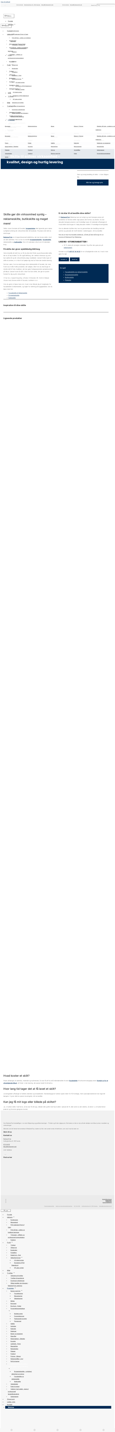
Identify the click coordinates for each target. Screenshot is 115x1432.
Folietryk (11, 61)
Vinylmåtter (77, 150)
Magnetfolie (54, 146)
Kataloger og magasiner (103, 143)
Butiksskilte (12, 298)
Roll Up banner (15, 1361)
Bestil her (74, 259)
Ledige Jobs (11, 1402)
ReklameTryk (7, 237)
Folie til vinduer (15, 1386)
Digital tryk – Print (16, 1255)
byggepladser (30, 228)
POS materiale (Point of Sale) (20, 34)
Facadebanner (18, 1293)
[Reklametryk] (12, 22)
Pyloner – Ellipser (16, 1356)
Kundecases (15, 31)
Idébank (10, 25)
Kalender (76, 143)
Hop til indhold (5, 2)
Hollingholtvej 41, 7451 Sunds (32, 4)
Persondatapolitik (49, 1206)
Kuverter (30, 146)
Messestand (14, 1222)
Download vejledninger (18, 109)
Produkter (10, 1288)
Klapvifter (13, 1336)
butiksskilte (18, 242)
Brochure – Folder (16, 1306)
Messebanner (18, 1296)
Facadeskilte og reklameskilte (76, 272)
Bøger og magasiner (17, 1334)
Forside (9, 31)
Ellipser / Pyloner (78, 126)
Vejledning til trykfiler (18, 102)
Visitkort (30, 153)
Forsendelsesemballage (103, 153)
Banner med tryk (55, 153)
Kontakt (9, 1404)
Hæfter (53, 143)
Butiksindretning (32, 126)
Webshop (11, 1407)
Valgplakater (8, 153)
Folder (29, 143)
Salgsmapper (100, 150)
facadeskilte (47, 240)
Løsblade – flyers (16, 1344)
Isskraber (13, 1326)
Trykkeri (11, 71)
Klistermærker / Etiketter (11, 146)
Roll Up (53, 150)
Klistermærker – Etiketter (18, 1339)
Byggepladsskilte (13, 295)
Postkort (30, 150)
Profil (9, 65)
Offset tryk (12, 74)
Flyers (6, 143)
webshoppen (68, 247)
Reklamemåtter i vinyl (17, 1359)
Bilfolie (13, 1301)
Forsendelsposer (19, 1316)
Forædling (12, 81)
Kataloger (13, 1331)
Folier (75, 153)
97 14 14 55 (20, 4)
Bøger (52, 126)
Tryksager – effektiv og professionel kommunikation (16, 56)
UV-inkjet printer (20, 82)
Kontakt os (64, 259)
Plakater (7, 150)
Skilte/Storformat (16, 79)
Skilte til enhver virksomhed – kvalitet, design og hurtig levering (18, 1365)
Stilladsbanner (18, 1298)
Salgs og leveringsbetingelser (64, 1206)
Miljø (9, 93)
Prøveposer (17, 1321)
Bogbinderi (15, 68)
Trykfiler (10, 106)
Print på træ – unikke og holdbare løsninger (21, 39)
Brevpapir (7, 126)
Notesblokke (100, 146)
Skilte (6, 157)
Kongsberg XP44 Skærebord (23, 86)
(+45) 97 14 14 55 (74, 251)
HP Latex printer (17, 99)
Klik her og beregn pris (94, 182)
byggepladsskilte (36, 240)
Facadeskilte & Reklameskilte (17, 293)
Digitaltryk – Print (16, 75)
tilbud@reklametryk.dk (47, 4)
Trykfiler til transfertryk (15, 116)
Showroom (11, 1399)
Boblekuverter (18, 1313)
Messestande (77, 146)
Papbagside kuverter (20, 1318)
